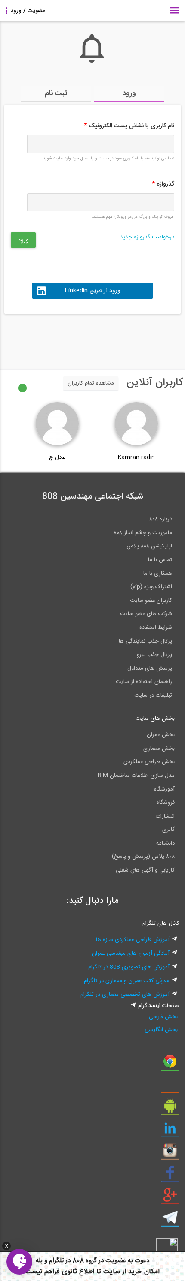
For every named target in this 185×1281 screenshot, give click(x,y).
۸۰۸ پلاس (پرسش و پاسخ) (143, 856)
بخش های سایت (155, 718)
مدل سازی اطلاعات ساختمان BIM (136, 775)
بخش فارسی (163, 1017)
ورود (129, 93)
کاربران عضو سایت (151, 600)
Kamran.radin (136, 457)
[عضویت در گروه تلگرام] (170, 1220)
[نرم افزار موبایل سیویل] (170, 1109)
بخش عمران (161, 735)
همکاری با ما (157, 573)
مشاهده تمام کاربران (91, 383)
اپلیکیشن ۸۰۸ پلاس (149, 546)
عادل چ (57, 457)
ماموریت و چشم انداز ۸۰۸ (143, 533)
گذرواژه (163, 184)
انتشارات (165, 816)
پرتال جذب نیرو (154, 654)
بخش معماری (159, 748)
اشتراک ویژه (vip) (151, 587)
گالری (168, 829)
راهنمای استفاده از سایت (144, 681)
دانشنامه (165, 843)
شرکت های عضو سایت (146, 614)
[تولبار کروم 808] (170, 1064)
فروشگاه (166, 802)
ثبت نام (56, 93)
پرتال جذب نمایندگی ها (145, 641)
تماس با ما (160, 560)
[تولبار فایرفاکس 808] (170, 1087)
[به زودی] (56, 338)
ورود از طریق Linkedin (92, 291)
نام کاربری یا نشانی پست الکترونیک (129, 126)
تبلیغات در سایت (153, 695)
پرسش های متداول (149, 668)
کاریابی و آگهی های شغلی (145, 870)
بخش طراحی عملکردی (149, 762)
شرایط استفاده (155, 627)
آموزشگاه (164, 789)
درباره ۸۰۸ (160, 519)
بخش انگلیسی (161, 1029)
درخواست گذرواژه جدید (147, 237)
